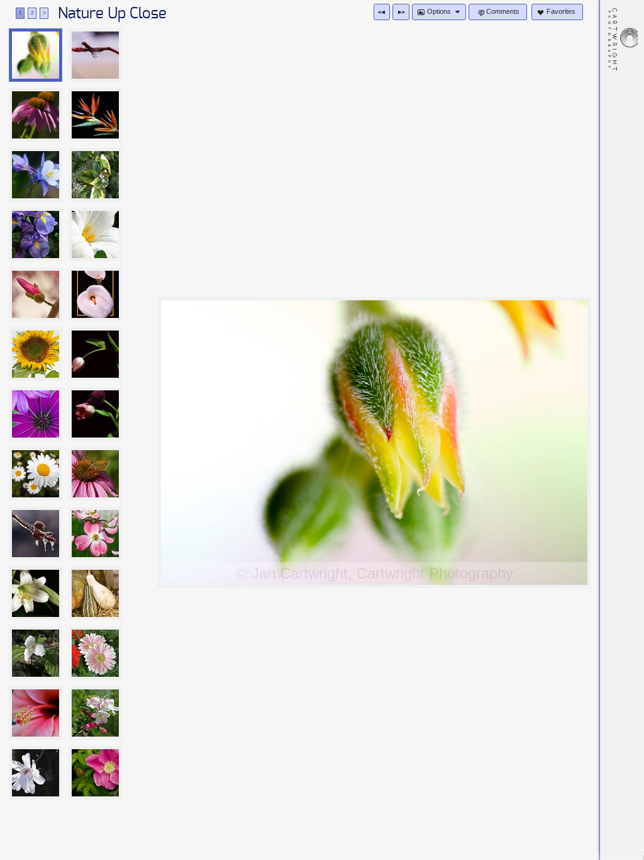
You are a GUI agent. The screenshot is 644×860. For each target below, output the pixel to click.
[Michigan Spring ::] (95, 713)
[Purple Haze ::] (35, 414)
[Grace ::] (95, 234)
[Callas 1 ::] (95, 294)
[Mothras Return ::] (95, 473)
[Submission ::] (95, 354)
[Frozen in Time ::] (35, 533)
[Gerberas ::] (95, 653)
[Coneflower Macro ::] (35, 115)
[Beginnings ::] (35, 294)
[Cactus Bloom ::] (35, 55)
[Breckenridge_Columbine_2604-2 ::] (35, 174)
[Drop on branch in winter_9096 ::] (95, 55)
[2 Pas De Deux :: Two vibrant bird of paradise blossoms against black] (95, 115)
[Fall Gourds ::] (95, 593)
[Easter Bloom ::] (35, 593)
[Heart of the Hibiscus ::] (35, 713)
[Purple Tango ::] (35, 234)
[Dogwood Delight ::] (95, 533)
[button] (382, 12)
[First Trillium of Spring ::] (35, 653)
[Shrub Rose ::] (95, 772)
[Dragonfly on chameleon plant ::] (95, 174)
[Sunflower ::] (35, 354)
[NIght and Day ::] (95, 414)
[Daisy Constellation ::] (35, 473)
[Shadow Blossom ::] (35, 772)
